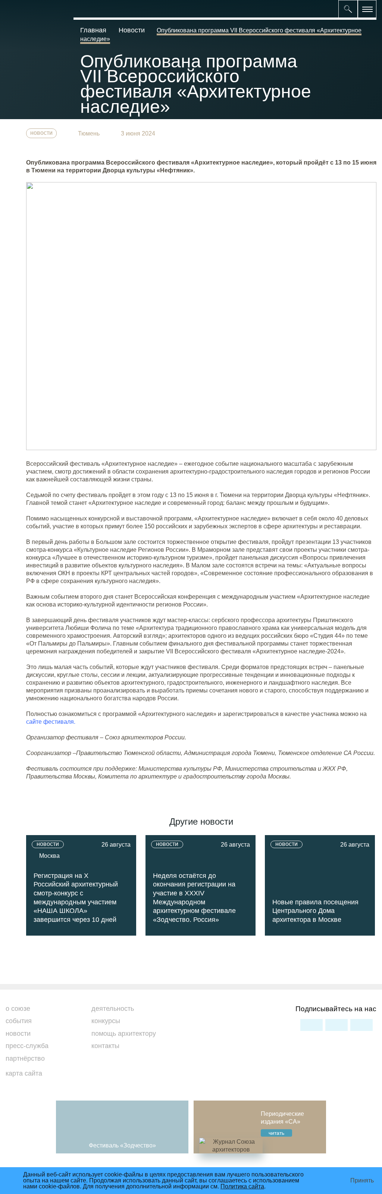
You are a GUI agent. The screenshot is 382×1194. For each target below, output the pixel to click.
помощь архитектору (123, 1033)
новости (41, 133)
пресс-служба (27, 1046)
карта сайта (24, 1073)
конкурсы (105, 1021)
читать (276, 1133)
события (19, 1021)
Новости (132, 30)
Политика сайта (242, 1186)
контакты (105, 1046)
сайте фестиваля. (50, 722)
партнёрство (25, 1058)
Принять (362, 1180)
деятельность (112, 1008)
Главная (94, 30)
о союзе (18, 1008)
